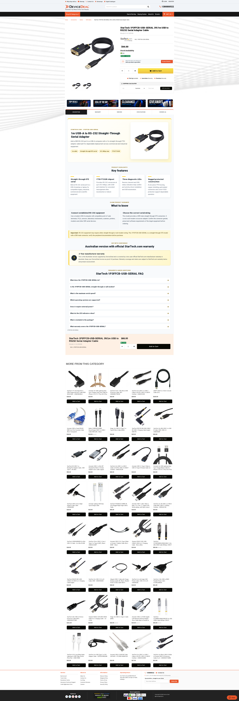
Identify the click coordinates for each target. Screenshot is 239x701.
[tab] (146, 83)
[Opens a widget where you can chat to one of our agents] (232, 697)
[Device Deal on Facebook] (66, 696)
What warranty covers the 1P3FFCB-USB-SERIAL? (88, 326)
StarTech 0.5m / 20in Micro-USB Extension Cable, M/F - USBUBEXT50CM (119, 392)
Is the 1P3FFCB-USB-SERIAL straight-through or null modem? (92, 287)
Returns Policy (104, 676)
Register (171, 1)
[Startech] (126, 39)
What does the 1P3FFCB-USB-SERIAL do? (85, 280)
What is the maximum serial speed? (83, 293)
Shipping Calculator (129, 83)
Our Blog (82, 680)
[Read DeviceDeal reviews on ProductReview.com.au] (102, 695)
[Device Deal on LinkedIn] (79, 696)
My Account (63, 676)
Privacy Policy (103, 682)
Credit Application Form (66, 684)
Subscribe (174, 681)
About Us (82, 676)
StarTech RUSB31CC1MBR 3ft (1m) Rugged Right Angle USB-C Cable (119, 505)
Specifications (141, 112)
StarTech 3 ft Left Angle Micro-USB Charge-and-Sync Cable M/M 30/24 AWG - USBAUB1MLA (76, 392)
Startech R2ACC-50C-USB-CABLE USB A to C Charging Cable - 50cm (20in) (140, 543)
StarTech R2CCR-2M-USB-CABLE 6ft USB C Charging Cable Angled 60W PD (141, 430)
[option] (92, 53)
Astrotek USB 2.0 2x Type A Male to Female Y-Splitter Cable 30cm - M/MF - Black (119, 543)
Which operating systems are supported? (85, 300)
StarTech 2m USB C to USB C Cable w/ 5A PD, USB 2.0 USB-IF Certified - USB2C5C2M (119, 467)
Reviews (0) (162, 112)
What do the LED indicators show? (82, 313)
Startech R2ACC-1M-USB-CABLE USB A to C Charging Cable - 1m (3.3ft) (98, 618)
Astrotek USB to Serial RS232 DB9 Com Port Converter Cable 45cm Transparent (75, 430)
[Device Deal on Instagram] (76, 696)
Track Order (63, 678)
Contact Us (83, 678)
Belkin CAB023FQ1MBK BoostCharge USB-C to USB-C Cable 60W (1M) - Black (97, 430)
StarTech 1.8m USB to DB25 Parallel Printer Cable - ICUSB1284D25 (161, 581)
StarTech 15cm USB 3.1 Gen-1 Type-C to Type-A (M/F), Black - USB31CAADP (97, 543)
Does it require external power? (81, 307)
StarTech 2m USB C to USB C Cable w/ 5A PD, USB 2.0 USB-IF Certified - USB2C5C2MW (141, 656)
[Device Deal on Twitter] (70, 696)
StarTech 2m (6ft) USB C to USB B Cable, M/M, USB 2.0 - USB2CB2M (162, 430)
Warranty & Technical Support (68, 682)
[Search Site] (148, 7)
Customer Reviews (85, 682)
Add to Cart (157, 71)
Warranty (98, 112)
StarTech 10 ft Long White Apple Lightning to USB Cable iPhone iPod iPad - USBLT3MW (75, 656)
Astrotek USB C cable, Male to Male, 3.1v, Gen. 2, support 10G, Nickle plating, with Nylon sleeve (141, 505)
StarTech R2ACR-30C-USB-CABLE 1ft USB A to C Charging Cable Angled (75, 581)
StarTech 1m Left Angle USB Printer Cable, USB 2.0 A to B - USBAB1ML (140, 581)
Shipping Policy (104, 678)
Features (119, 112)
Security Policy (104, 684)
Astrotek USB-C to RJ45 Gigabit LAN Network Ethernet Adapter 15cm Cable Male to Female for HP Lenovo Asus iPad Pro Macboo (140, 620)
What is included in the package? (82, 320)
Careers (82, 684)
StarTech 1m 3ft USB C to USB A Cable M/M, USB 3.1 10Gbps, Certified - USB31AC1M (162, 505)
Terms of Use (103, 680)
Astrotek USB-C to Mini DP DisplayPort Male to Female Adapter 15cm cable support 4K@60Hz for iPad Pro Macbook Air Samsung (97, 469)
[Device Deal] (77, 7)
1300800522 (167, 6)
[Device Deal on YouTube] (73, 696)
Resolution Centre (65, 680)
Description (76, 112)
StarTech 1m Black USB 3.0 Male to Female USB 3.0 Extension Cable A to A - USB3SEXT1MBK (162, 656)
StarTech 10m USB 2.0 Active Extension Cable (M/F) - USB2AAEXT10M (75, 618)
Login (165, 1)
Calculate (167, 88)
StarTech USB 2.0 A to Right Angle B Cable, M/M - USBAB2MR (74, 505)
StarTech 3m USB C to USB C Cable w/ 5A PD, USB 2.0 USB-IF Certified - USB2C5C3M (141, 392)
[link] (131, 14)
